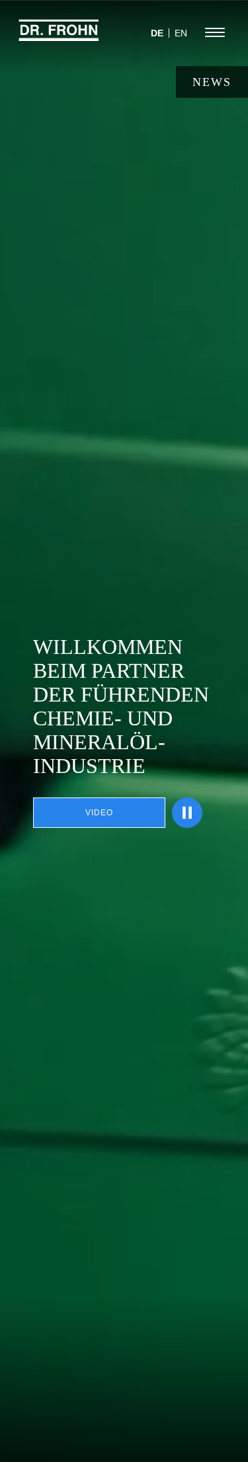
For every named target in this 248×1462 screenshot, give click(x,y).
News (211, 82)
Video (99, 812)
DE (157, 33)
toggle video (187, 812)
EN (181, 33)
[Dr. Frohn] (59, 36)
